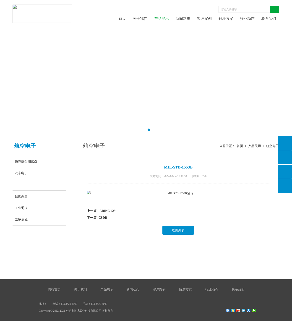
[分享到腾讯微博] (243, 310)
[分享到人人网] (249, 310)
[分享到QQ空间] (233, 310)
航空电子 (25, 185)
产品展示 (161, 19)
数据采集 (21, 196)
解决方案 (226, 19)
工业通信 (21, 208)
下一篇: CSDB (97, 217)
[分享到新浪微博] (238, 310)
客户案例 (204, 19)
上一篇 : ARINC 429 (101, 211)
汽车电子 (21, 173)
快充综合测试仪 (26, 161)
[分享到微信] (254, 310)
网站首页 (54, 289)
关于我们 (140, 19)
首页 (122, 19)
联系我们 (268, 19)
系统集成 (21, 219)
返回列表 (178, 230)
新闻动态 (183, 19)
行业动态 (247, 19)
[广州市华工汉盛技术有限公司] (42, 7)
